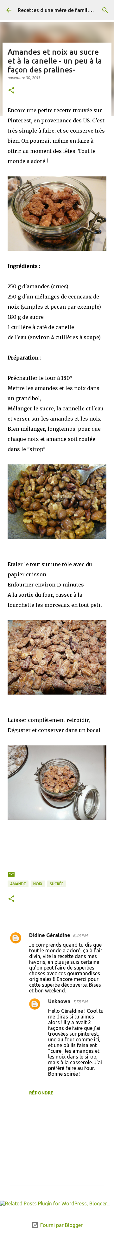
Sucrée (57, 884)
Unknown (59, 1001)
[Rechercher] (105, 10)
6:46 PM (80, 935)
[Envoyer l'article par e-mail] (11, 877)
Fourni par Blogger (61, 1225)
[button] (11, 90)
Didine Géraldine (49, 935)
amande (18, 884)
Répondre (41, 1092)
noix (37, 884)
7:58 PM (80, 1001)
